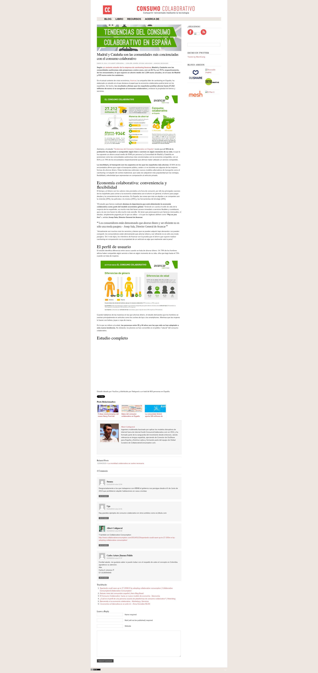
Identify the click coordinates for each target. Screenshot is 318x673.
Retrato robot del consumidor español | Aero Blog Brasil (121, 593)
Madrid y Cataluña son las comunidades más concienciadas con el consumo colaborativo (137, 56)
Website (128, 626)
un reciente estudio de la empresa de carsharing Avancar (127, 67)
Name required (131, 615)
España (135, 63)
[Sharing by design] (212, 72)
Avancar (133, 81)
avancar (157, 63)
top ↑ (225, 670)
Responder (104, 496)
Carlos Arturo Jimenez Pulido (120, 555)
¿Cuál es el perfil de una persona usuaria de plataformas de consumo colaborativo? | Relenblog (137, 599)
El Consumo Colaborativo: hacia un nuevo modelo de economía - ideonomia (130, 596)
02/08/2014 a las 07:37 (114, 558)
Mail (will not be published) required (139, 620)
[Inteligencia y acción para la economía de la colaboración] (195, 82)
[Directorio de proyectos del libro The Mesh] (195, 96)
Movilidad (148, 63)
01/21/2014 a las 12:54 (114, 484)
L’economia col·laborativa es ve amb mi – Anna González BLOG (125, 604)
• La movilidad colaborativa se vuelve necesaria (120, 463)
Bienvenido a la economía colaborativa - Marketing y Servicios (124, 601)
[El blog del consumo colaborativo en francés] (212, 88)
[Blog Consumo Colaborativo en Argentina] (210, 92)
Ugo (108, 506)
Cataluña (129, 63)
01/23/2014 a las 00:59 (114, 531)
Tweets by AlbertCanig (196, 57)
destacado (164, 63)
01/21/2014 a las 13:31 (114, 509)
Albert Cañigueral (117, 63)
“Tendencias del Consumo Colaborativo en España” (134, 149)
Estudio (141, 63)
